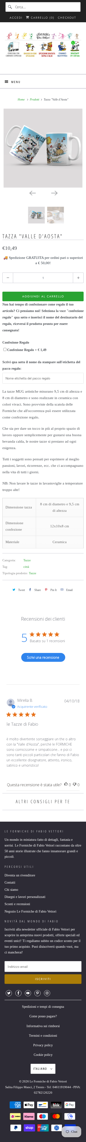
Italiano (40, 1068)
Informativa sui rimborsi (43, 1026)
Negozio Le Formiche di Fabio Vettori (30, 911)
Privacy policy (43, 1045)
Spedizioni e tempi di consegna (43, 1006)
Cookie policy (43, 1055)
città (26, 566)
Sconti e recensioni (17, 904)
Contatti (10, 882)
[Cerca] (10, 7)
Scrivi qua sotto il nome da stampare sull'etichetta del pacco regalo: (41, 365)
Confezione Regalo (15, 342)
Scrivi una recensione (43, 657)
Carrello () (41, 18)
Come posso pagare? (43, 1016)
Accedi (16, 18)
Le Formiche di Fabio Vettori (48, 1081)
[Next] (54, 193)
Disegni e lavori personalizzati (25, 897)
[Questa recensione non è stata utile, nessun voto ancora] (74, 784)
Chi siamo (11, 889)
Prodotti (35, 99)
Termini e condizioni (43, 1035)
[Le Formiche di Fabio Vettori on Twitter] (9, 993)
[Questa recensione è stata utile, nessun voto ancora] (66, 784)
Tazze (27, 560)
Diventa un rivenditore (20, 875)
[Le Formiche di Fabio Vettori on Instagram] (47, 993)
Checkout (67, 18)
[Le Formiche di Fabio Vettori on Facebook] (18, 993)
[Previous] (32, 193)
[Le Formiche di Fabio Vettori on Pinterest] (37, 993)
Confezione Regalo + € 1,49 (26, 350)
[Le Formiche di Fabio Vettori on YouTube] (28, 993)
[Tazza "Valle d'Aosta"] (43, 148)
